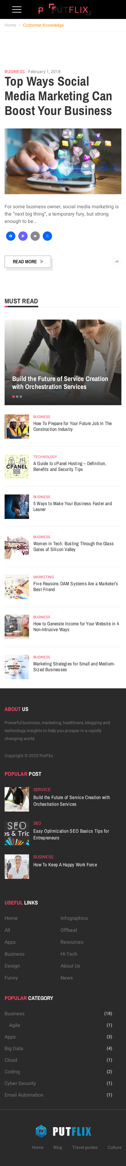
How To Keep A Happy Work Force (65, 864)
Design (12, 966)
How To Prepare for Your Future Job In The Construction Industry (72, 426)
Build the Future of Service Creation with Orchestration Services (60, 382)
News (67, 978)
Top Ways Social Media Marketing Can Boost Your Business (59, 95)
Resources (72, 942)
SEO (37, 823)
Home (10, 25)
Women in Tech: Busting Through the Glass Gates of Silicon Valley (73, 546)
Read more (25, 261)
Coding (12, 1071)
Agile (14, 1025)
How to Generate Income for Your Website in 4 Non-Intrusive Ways (76, 626)
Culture (114, 1147)
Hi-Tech (69, 954)
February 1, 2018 (44, 71)
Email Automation (24, 1095)
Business (14, 72)
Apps (10, 942)
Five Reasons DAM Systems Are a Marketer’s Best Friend (75, 586)
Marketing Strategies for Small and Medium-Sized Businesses (74, 666)
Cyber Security (20, 1083)
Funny (11, 978)
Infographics (74, 918)
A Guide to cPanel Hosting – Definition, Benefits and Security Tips (69, 466)
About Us (70, 966)
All (7, 930)
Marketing (43, 577)
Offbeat (69, 930)
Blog (58, 1147)
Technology (45, 457)
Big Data (14, 1048)
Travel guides (85, 1147)
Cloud (11, 1060)
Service (19, 370)
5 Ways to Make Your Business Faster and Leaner (72, 506)
